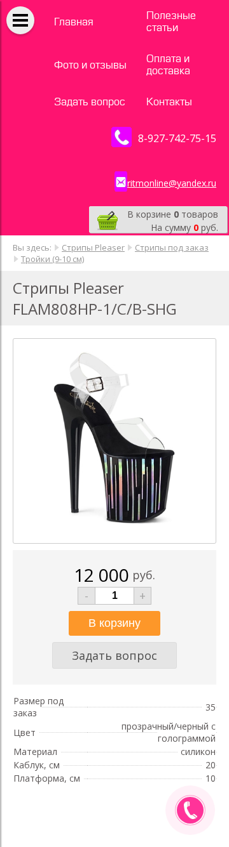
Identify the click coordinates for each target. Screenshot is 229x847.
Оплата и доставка (168, 65)
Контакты (169, 102)
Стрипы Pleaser (93, 247)
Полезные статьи (171, 22)
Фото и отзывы (90, 65)
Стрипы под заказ (172, 247)
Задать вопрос (89, 102)
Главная (74, 22)
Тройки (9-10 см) (52, 259)
